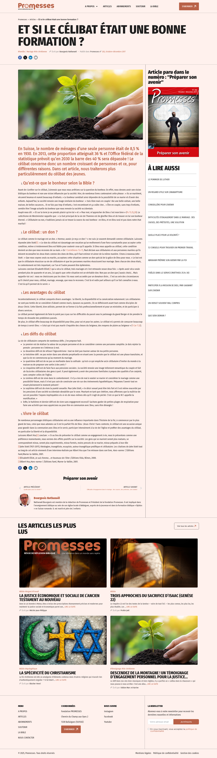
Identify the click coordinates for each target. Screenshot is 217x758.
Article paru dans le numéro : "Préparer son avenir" (172, 77)
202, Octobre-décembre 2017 (113, 51)
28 (135, 212)
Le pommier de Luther (159, 179)
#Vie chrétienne (40, 51)
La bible (154, 6)
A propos (89, 6)
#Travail (35, 591)
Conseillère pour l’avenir (161, 204)
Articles (107, 6)
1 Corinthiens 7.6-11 (74, 250)
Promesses (22, 19)
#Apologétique (31, 668)
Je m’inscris (186, 722)
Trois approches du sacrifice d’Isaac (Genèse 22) (151, 597)
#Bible (22, 591)
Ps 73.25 (130, 212)
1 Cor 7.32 (136, 325)
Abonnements (124, 6)
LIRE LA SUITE (70, 607)
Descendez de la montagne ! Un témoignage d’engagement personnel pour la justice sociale (149, 677)
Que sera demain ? (157, 315)
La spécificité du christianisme (47, 673)
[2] (50, 269)
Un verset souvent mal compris (164, 303)
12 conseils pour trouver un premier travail (170, 247)
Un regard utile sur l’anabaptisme (165, 192)
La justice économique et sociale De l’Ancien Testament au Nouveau (59, 597)
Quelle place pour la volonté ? (163, 235)
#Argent (28, 591)
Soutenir (140, 6)
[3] (37, 435)
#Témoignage (115, 668)
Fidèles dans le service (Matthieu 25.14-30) (168, 272)
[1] (37, 242)
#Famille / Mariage (25, 51)
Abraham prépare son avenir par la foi (167, 260)
